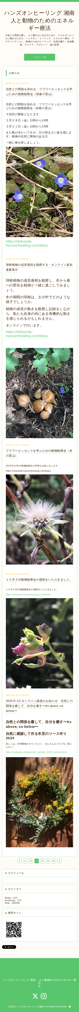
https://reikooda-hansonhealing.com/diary (27, 243)
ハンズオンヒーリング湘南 (30, 1006)
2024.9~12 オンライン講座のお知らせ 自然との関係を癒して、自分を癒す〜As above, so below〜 (39, 705)
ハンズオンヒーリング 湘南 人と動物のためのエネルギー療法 (39, 20)
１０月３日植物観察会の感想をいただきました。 (39, 579)
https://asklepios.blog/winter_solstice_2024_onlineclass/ (36, 752)
